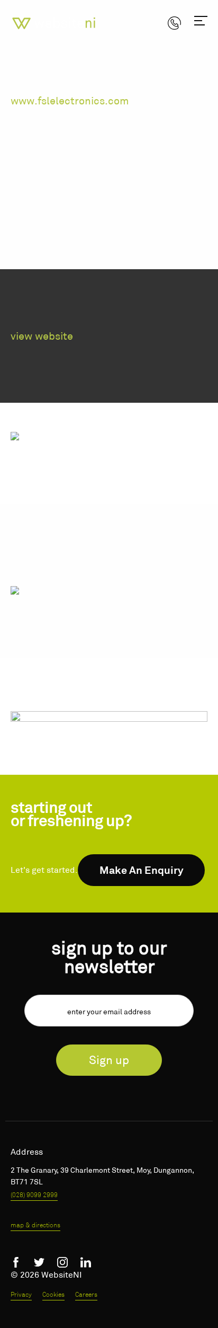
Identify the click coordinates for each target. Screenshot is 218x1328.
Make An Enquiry (141, 870)
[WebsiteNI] (54, 22)
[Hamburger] (200, 22)
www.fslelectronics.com (70, 100)
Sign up (109, 1060)
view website (42, 336)
